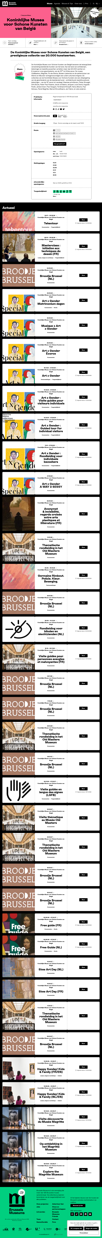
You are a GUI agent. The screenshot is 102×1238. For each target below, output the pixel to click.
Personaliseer (84, 1233)
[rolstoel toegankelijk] (54, 191)
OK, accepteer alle (76, 1228)
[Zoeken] (93, 3)
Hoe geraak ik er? (59, 144)
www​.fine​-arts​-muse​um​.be (60, 106)
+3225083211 (57, 100)
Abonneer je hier (78, 1205)
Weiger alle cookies (91, 1228)
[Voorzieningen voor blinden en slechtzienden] (64, 191)
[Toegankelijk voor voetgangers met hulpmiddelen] (60, 191)
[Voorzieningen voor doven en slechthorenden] (67, 191)
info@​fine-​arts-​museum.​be (60, 103)
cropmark (19, 1220)
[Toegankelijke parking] (57, 191)
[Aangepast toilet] (70, 191)
